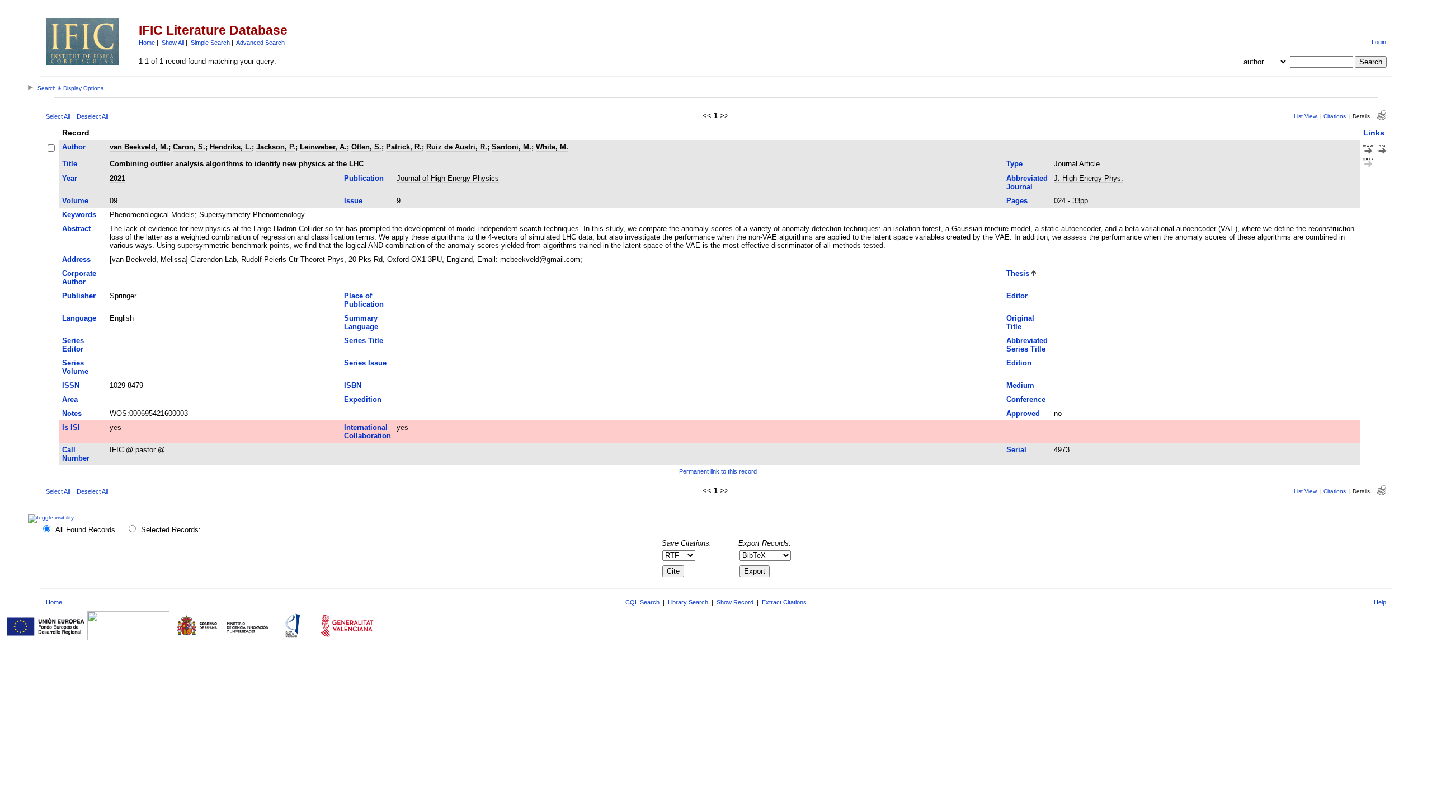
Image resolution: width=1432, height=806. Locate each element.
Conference (1025, 399)
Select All (58, 116)
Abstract (76, 228)
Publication (364, 178)
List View (1305, 116)
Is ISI (71, 427)
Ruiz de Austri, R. (456, 147)
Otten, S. (366, 147)
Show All (173, 42)
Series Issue (365, 363)
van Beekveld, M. (139, 147)
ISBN (352, 385)
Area (70, 399)
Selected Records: (171, 530)
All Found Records (85, 530)
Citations (1334, 116)
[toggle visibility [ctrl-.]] (52, 517)
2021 (117, 178)
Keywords (79, 214)
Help (1380, 602)
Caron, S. (189, 147)
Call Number (76, 454)
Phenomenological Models (152, 214)
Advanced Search (260, 42)
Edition (1018, 363)
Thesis (1017, 273)
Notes (72, 413)
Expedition (362, 399)
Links (1373, 132)
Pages (1017, 200)
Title (69, 164)
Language (79, 318)
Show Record (735, 602)
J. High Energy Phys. (1088, 178)
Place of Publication (364, 300)
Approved (1023, 413)
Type (1014, 164)
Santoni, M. (511, 147)
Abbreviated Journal (1027, 182)
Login (1379, 42)
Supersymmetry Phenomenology (252, 214)
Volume (75, 200)
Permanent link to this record (718, 471)
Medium (1020, 385)
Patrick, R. (404, 147)
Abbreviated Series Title (1027, 344)
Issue (353, 200)
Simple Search (210, 42)
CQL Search (642, 602)
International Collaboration (367, 431)
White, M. (552, 147)
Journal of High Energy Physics (448, 178)
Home (147, 42)
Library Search (688, 602)
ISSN (70, 385)
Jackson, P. (275, 147)
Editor (1017, 296)
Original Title (1020, 322)
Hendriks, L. (231, 147)
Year (69, 178)
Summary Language (361, 322)
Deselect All (92, 116)
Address (76, 259)
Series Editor (73, 344)
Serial (1016, 450)
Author (74, 147)
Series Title (363, 340)
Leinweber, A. (323, 147)
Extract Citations (784, 602)
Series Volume (75, 367)
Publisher (79, 296)
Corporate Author (79, 277)
